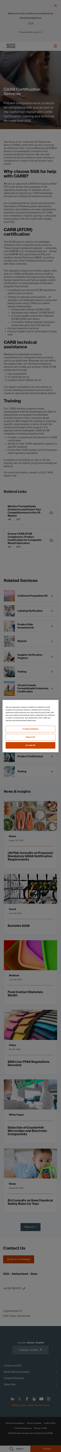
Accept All (30, 745)
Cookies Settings (30, 729)
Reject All (30, 737)
